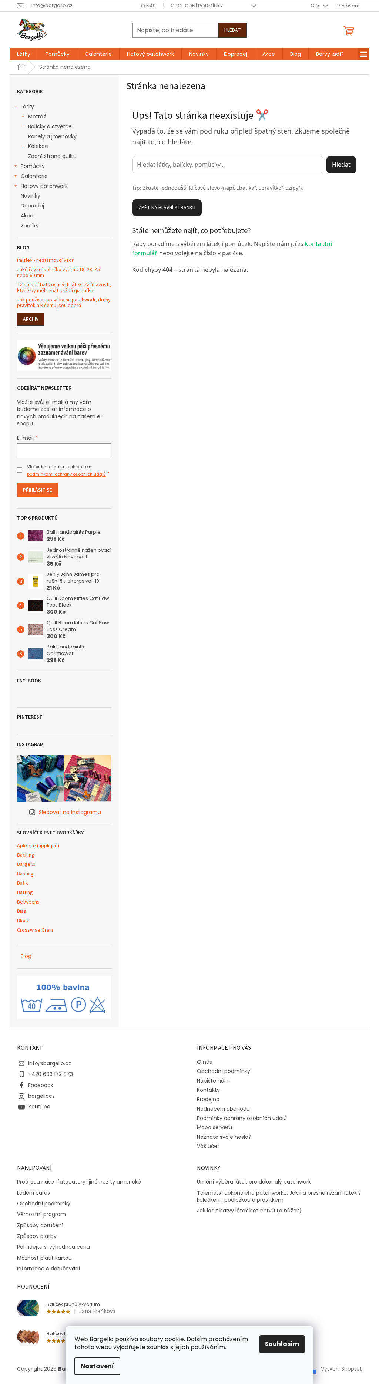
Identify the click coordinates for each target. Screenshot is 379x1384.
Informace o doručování (48, 1268)
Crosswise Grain (35, 930)
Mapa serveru (214, 1127)
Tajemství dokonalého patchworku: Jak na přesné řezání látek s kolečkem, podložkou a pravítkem (279, 1196)
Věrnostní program (41, 1214)
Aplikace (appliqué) (38, 846)
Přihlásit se (37, 490)
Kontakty (208, 1090)
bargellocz (41, 1096)
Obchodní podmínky (197, 5)
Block (23, 921)
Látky (27, 106)
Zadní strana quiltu (52, 156)
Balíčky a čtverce (50, 126)
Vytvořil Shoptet (341, 1368)
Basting (25, 874)
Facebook (40, 1085)
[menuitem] (24, 54)
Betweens (28, 902)
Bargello (26, 864)
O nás (148, 5)
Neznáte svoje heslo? (224, 1137)
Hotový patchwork (44, 186)
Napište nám (213, 1080)
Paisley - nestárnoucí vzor (45, 260)
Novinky (30, 195)
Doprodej (32, 205)
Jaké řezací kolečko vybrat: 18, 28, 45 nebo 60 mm (58, 273)
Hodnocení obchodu (223, 1109)
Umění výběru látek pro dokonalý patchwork (254, 1181)
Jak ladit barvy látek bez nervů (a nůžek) (249, 1210)
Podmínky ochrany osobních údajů (242, 1118)
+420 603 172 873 (50, 1074)
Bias (21, 911)
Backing (25, 855)
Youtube (39, 1106)
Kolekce (38, 146)
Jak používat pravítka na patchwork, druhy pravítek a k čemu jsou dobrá (64, 303)
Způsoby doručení (40, 1225)
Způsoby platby (37, 1236)
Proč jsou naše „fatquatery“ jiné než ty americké (79, 1181)
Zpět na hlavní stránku (166, 208)
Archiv (30, 319)
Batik (22, 883)
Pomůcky (33, 166)
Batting (25, 892)
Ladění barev (33, 1192)
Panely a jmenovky (52, 136)
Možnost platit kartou (44, 1258)
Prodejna (208, 1099)
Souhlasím (282, 1344)
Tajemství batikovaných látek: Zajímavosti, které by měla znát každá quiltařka (64, 288)
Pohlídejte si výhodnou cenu (53, 1246)
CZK (316, 5)
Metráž (37, 116)
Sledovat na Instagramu (70, 812)
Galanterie (34, 176)
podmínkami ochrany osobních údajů (66, 474)
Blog (26, 956)
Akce (27, 215)
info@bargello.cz (49, 1063)
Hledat (232, 30)
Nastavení (97, 1366)
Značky (30, 225)
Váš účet (208, 1146)
